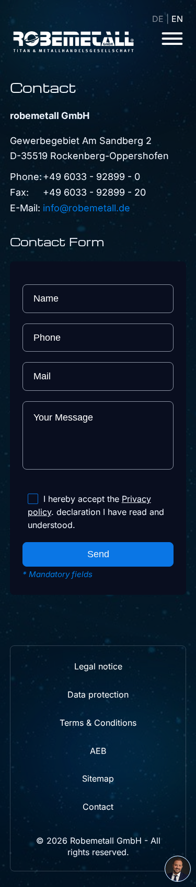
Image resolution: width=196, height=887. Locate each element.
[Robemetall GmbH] (74, 41)
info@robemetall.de (86, 207)
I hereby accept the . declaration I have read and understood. (96, 512)
